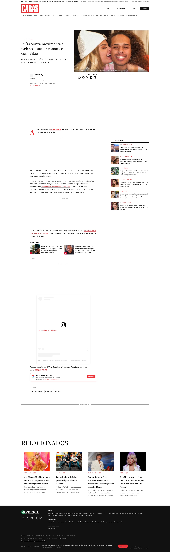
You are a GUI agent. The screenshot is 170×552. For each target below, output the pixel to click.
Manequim (138, 513)
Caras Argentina (61, 522)
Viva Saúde (88, 515)
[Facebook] (27, 518)
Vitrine (112, 16)
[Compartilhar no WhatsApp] (79, 77)
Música (48, 16)
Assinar (144, 9)
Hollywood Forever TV (116, 513)
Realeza (60, 16)
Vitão (57, 391)
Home (23, 39)
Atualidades (27, 16)
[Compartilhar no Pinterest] (95, 77)
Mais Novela (129, 513)
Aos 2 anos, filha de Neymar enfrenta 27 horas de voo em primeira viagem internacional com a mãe (134, 196)
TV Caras (76, 16)
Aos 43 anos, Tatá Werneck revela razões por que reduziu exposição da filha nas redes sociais (134, 184)
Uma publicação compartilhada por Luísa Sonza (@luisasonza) (58, 360)
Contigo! (100, 513)
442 (122, 522)
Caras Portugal (132, 16)
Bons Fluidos (76, 513)
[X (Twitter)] (32, 518)
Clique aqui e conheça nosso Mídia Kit (33, 541)
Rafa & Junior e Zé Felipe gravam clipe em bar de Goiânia (66, 480)
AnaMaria (51, 513)
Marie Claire (80, 522)
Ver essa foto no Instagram (47, 330)
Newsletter (123, 8)
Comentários (36, 85)
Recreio (67, 515)
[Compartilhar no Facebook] (83, 77)
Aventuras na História (63, 513)
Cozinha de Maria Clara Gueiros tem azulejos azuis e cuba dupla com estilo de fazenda (134, 208)
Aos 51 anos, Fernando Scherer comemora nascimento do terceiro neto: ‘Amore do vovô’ (134, 161)
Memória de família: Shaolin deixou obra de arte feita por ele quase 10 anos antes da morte (133, 150)
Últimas (68, 16)
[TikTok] (41, 518)
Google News (46, 379)
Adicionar (91, 376)
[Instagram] (23, 518)
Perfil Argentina (106, 522)
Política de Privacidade (30, 547)
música (48, 391)
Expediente (52, 528)
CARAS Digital (40, 75)
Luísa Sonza (55, 129)
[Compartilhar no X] (87, 77)
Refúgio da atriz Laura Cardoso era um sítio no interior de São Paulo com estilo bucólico (53, 1)
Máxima (51, 515)
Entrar (136, 8)
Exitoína (71, 522)
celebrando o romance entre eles (55, 187)
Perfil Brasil (59, 515)
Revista (99, 16)
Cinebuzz (92, 513)
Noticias (88, 522)
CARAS (85, 513)
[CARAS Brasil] (30, 8)
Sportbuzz (74, 515)
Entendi (123, 546)
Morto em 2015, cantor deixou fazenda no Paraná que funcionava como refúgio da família (104, 1)
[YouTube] (36, 518)
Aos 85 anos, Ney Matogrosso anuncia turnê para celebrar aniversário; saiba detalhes (37, 480)
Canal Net (51, 522)
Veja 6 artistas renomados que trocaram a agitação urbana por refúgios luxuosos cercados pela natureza (134, 173)
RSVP (106, 16)
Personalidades (88, 16)
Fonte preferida (54, 379)
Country (121, 16)
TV (53, 16)
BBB (35, 16)
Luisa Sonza (36, 391)
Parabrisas (95, 522)
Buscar (110, 8)
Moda (41, 16)
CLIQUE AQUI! (41, 370)
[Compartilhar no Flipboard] (91, 77)
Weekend (116, 522)
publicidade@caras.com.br (58, 538)
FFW (105, 513)
